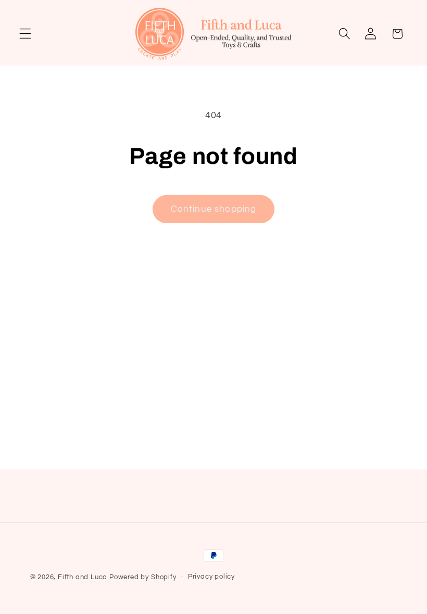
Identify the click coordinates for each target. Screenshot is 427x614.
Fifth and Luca (82, 577)
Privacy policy (211, 576)
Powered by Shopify (143, 577)
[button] (25, 34)
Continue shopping (214, 209)
